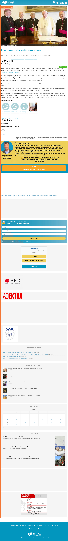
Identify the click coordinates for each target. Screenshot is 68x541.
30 (25, 424)
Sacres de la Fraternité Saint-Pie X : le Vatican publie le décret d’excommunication (25, 368)
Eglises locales (5, 7)
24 (34, 422)
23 (25, 422)
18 (42, 419)
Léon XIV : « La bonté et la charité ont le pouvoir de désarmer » (15, 358)
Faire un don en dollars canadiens (34, 169)
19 (51, 419)
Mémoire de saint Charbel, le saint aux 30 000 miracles (19, 375)
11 (42, 417)
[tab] (27, 496)
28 (7, 424)
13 (60, 417)
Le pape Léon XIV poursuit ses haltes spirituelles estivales (17, 456)
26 (51, 422)
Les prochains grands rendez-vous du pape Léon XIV (15, 446)
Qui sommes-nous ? (14, 525)
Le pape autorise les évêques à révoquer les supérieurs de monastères (22, 388)
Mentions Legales (38, 525)
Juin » (6, 427)
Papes (11, 7)
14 (7, 419)
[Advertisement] (34, 184)
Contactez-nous (54, 525)
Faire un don (34, 166)
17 (34, 419)
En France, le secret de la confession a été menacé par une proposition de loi (24, 381)
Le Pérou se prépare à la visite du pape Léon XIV (12, 356)
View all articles (5, 134)
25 (42, 422)
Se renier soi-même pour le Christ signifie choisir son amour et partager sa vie (19, 352)
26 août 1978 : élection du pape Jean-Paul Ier (12, 350)
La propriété (23, 525)
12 (51, 417)
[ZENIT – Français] (19, 2)
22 (16, 422)
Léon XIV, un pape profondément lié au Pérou (13, 436)
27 (60, 422)
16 (25, 419)
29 (16, 424)
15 (16, 419)
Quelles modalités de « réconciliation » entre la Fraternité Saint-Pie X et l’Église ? (24, 395)
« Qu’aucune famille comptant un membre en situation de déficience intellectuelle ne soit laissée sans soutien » (25, 354)
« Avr (4, 427)
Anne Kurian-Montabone (17, 59)
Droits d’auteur (46, 525)
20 (60, 419)
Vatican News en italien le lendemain (10, 72)
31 (34, 424)
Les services (30, 525)
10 (34, 417)
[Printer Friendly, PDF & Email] (63, 67)
